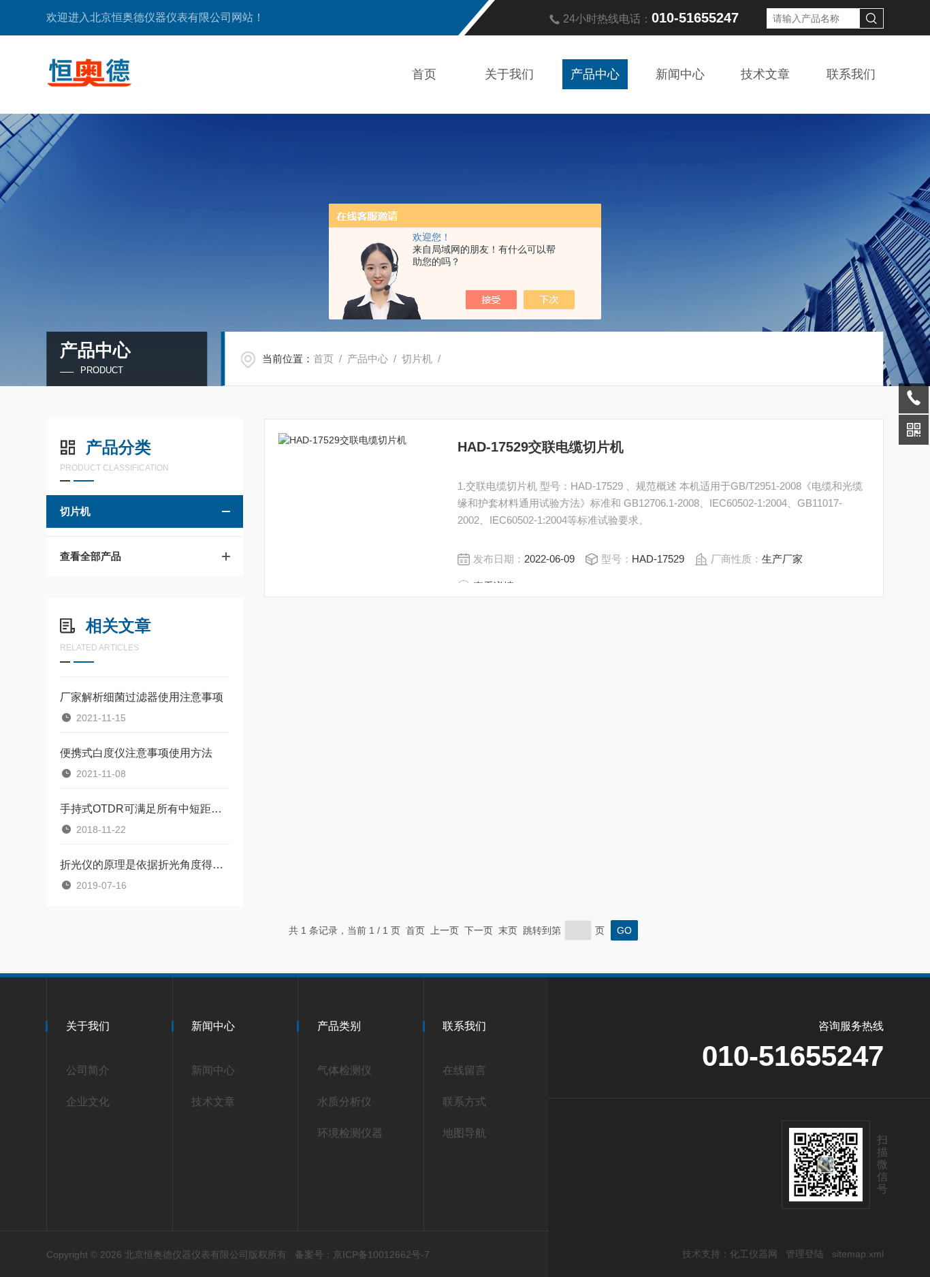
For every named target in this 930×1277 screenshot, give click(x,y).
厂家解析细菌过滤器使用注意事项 (141, 697)
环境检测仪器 (350, 1133)
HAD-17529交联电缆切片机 (541, 446)
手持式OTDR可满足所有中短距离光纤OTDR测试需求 (144, 809)
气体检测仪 (344, 1070)
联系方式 (464, 1101)
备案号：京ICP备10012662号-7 (362, 1254)
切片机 (417, 358)
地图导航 (464, 1133)
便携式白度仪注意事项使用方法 (136, 753)
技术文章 (765, 74)
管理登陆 (805, 1253)
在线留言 (464, 1070)
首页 (424, 74)
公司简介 (88, 1070)
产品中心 (595, 74)
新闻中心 (680, 74)
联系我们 (851, 74)
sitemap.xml (858, 1253)
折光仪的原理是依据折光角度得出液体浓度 (144, 864)
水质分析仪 (344, 1101)
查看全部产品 (90, 556)
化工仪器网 (753, 1253)
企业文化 (88, 1101)
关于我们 (509, 74)
